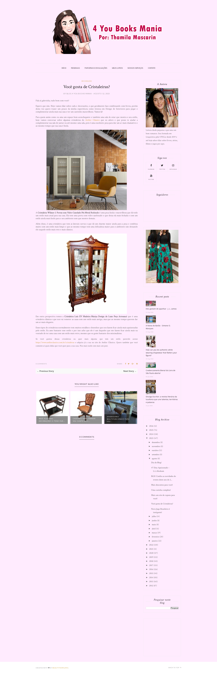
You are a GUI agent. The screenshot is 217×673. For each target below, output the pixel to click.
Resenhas (75, 68)
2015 (151, 573)
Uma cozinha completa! (161, 490)
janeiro (155, 540)
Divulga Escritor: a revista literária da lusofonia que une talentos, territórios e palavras (162, 399)
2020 (151, 553)
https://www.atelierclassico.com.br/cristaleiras (55, 342)
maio (154, 524)
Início (64, 68)
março (154, 532)
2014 (151, 577)
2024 (151, 434)
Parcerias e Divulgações (96, 68)
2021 (151, 549)
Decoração (87, 81)
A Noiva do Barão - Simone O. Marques (158, 327)
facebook (151, 169)
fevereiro (155, 536)
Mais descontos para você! (162, 485)
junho (154, 520)
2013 (151, 581)
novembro (156, 446)
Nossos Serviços (135, 68)
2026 (151, 426)
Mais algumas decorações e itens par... (52, 420)
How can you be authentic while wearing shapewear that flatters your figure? (161, 353)
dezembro (156, 442)
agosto (154, 458)
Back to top (174, 667)
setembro (155, 454)
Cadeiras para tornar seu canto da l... (84, 420)
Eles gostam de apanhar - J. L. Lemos (161, 309)
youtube (151, 179)
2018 (151, 561)
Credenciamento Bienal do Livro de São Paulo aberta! (160, 371)
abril (154, 528)
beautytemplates (60, 668)
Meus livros (117, 68)
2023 (151, 438)
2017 (151, 565)
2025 (151, 430)
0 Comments (41, 364)
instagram (173, 169)
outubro (155, 450)
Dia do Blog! (156, 462)
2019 (151, 557)
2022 (151, 544)
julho (154, 516)
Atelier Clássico (92, 120)
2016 (151, 569)
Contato (151, 68)
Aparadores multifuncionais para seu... (118, 419)
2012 (151, 585)
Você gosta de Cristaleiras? (162, 503)
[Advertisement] (164, 636)
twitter (162, 169)
